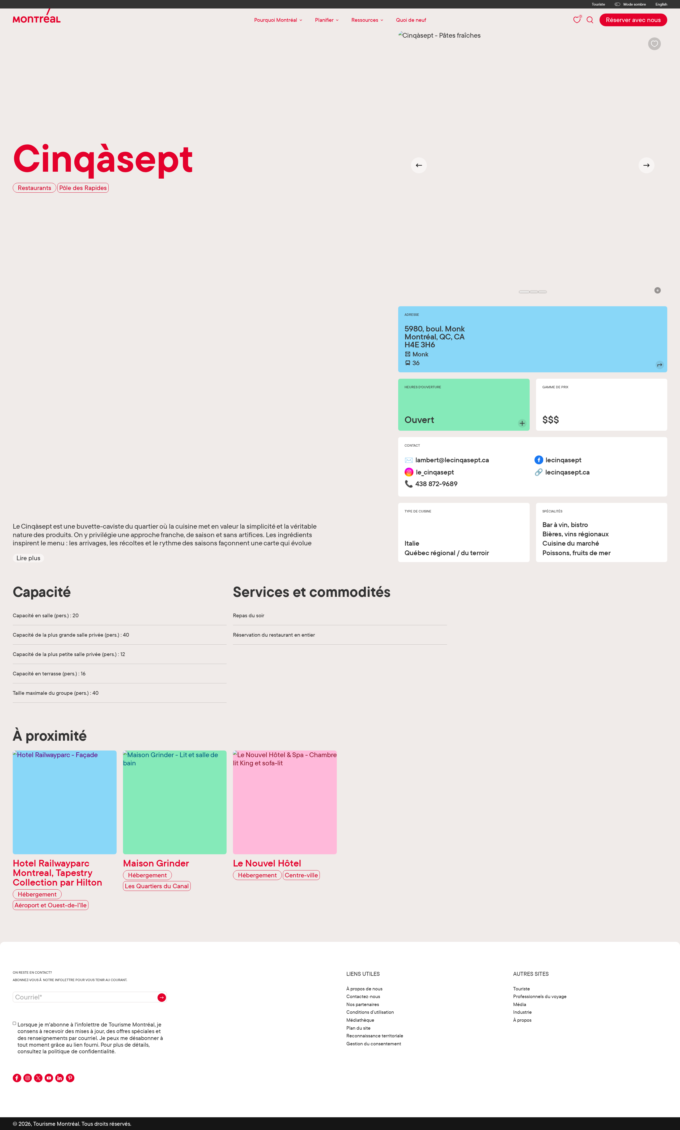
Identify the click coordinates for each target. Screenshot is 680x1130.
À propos (522, 1020)
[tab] (524, 291)
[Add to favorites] (654, 43)
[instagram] (27, 1078)
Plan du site (358, 1028)
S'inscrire (162, 997)
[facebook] (17, 1078)
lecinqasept (563, 460)
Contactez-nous (363, 996)
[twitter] (38, 1078)
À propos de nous (364, 989)
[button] (28, 558)
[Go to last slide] (419, 165)
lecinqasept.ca (567, 472)
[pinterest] (70, 1078)
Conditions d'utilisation (370, 1012)
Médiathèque (360, 1020)
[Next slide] (646, 165)
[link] (633, 20)
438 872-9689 (436, 484)
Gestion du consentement (373, 1044)
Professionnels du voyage (540, 996)
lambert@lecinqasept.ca (452, 460)
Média (519, 1004)
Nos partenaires (362, 1004)
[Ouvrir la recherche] (590, 19)
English (661, 4)
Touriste (598, 4)
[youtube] (49, 1078)
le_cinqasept (435, 472)
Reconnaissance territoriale (374, 1036)
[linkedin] (59, 1078)
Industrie (522, 1012)
